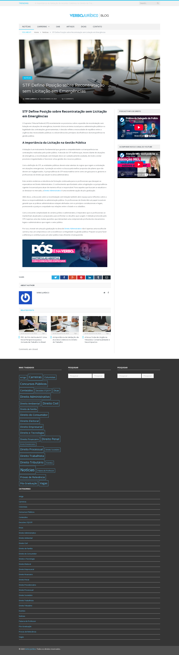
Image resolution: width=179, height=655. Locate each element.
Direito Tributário (31, 462)
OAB (58, 26)
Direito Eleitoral (29, 421)
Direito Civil (50, 403)
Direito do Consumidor (34, 415)
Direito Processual (31, 449)
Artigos (70, 26)
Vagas (43, 483)
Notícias (26, 26)
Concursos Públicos (33, 384)
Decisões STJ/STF (43, 390)
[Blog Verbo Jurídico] (89, 15)
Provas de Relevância (32, 477)
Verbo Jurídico (31, 99)
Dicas (83, 26)
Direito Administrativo (52, 190)
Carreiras (42, 26)
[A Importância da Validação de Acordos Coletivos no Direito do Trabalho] (65, 325)
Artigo (23, 377)
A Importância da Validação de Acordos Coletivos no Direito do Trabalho (65, 3)
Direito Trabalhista (32, 456)
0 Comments (68, 99)
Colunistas (50, 377)
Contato (97, 26)
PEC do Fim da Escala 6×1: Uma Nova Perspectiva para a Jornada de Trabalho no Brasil (34, 339)
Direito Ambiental (30, 403)
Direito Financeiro (29, 439)
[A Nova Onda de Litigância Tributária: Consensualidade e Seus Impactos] (97, 325)
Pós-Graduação (28, 483)
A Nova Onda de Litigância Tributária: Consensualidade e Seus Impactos (97, 339)
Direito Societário (52, 449)
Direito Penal (50, 439)
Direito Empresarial (31, 426)
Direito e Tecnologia (32, 432)
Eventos (49, 463)
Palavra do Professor (46, 470)
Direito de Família (28, 409)
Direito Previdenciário (27, 444)
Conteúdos (26, 390)
